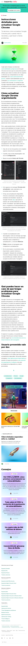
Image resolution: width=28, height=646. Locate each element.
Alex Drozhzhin (7, 42)
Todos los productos (5, 585)
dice (14, 199)
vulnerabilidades (17, 378)
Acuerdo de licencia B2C (6, 627)
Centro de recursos (21, 630)
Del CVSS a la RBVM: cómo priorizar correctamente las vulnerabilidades (14, 479)
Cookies (21, 627)
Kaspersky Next (4, 591)
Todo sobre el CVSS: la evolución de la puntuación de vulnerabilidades (14, 504)
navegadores (9, 378)
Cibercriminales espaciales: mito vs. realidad (12, 438)
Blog (16, 630)
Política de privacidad (5, 626)
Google (21, 376)
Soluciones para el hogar (7, 565)
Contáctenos (3, 630)
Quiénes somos (9, 630)
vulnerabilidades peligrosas (9, 69)
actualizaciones (7, 376)
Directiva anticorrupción (14, 626)
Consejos (14, 473)
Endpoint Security (5, 612)
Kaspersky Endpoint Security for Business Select (11, 595)
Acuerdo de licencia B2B (15, 627)
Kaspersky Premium (5, 572)
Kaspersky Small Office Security (7, 581)
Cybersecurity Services (6, 608)
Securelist (3, 635)
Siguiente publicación (7, 433)
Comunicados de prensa (6, 631)
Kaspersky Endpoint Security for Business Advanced (12, 597)
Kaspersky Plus (4, 570)
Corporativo (4, 602)
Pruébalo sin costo (14, 10)
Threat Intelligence (5, 618)
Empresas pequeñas (6, 577)
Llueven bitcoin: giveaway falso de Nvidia (14, 547)
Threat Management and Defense (8, 610)
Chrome (4, 15)
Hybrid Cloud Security (6, 614)
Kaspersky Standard (5, 568)
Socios (14, 630)
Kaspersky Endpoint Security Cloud (8, 583)
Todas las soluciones (5, 574)
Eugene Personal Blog (9, 635)
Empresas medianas (6, 588)
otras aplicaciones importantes (16, 358)
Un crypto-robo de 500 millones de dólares (14, 528)
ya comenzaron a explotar (15, 80)
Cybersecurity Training (6, 616)
